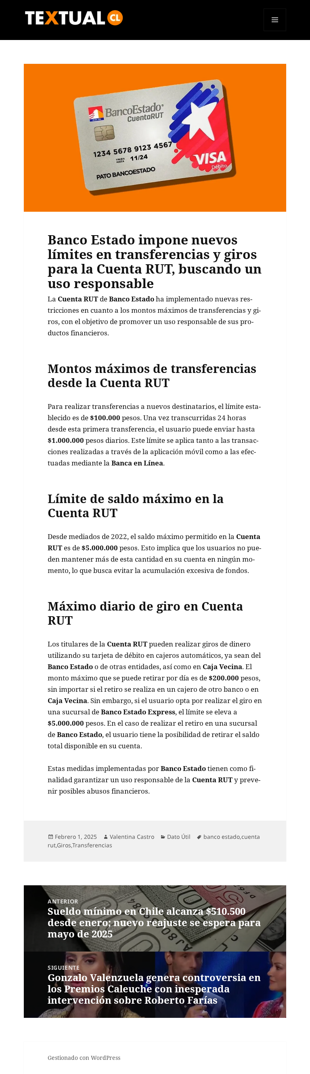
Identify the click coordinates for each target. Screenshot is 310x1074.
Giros (64, 845)
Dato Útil (179, 836)
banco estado (221, 836)
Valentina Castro (132, 836)
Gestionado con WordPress (84, 1057)
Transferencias (92, 845)
